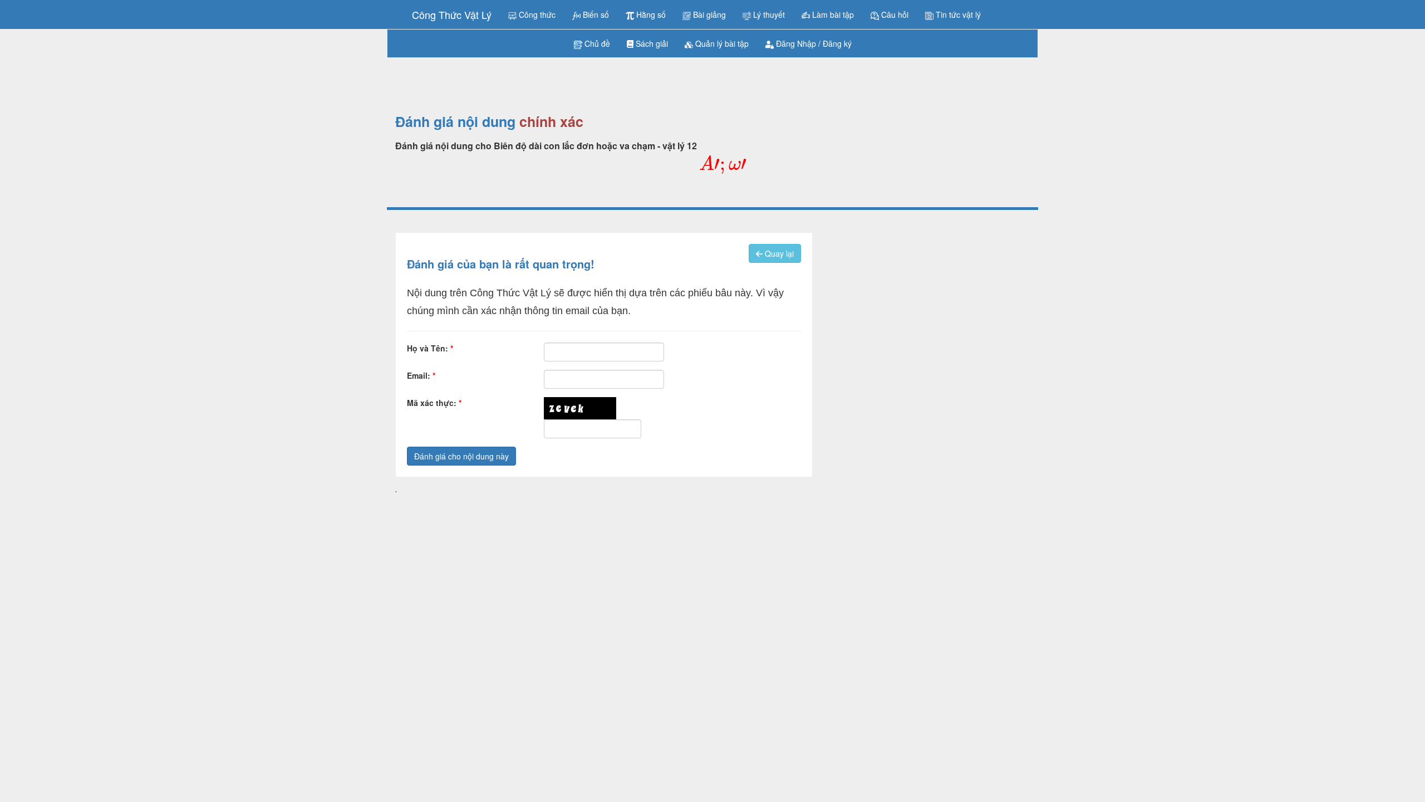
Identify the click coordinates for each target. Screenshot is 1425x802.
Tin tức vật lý (957, 14)
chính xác (551, 122)
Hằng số (650, 14)
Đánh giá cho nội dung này (461, 456)
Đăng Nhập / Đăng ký (813, 43)
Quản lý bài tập (721, 43)
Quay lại (778, 253)
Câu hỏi (893, 14)
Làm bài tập (832, 14)
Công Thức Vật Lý (452, 14)
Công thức (536, 14)
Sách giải (650, 43)
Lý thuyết (768, 14)
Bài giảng (708, 14)
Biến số (595, 14)
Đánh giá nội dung (455, 122)
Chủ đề (596, 43)
